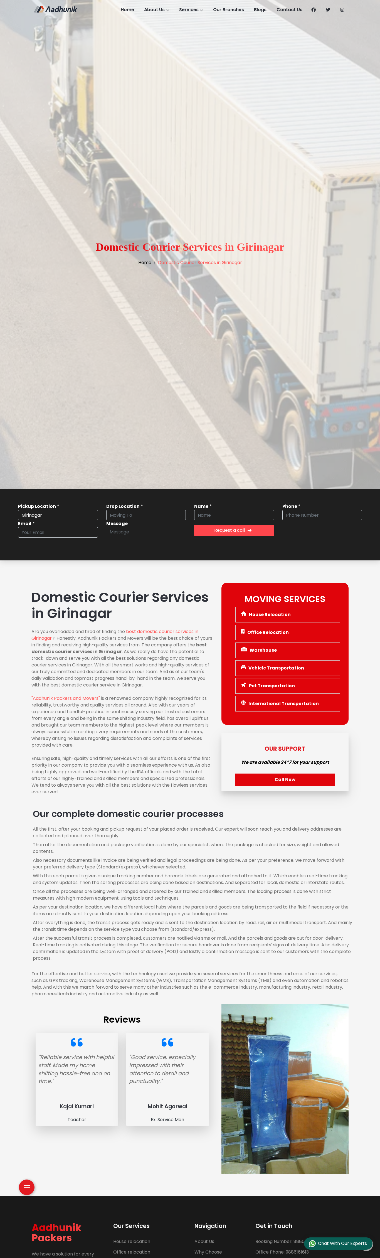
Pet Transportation (272, 686)
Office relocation (131, 1252)
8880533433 (287, 1241)
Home (127, 9)
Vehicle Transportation (276, 668)
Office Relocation (268, 632)
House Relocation (270, 614)
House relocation (131, 1241)
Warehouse (263, 650)
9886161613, (282, 1252)
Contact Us (289, 9)
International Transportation (283, 703)
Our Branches (228, 9)
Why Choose (208, 1252)
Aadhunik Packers (57, 1233)
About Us (154, 9)
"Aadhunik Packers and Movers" (65, 698)
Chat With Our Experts (342, 1243)
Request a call (229, 530)
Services (189, 9)
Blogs (260, 9)
